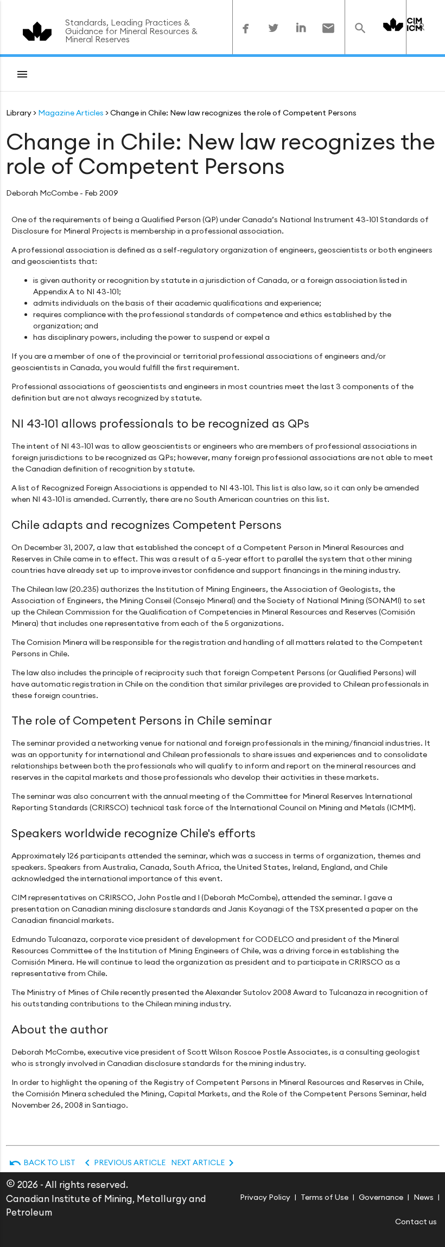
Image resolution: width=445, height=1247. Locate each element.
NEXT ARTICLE (204, 1162)
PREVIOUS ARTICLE (123, 1162)
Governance (381, 1197)
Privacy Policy (265, 1197)
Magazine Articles (71, 113)
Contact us (416, 1221)
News (424, 1197)
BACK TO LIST (42, 1162)
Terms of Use (324, 1197)
